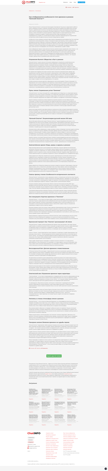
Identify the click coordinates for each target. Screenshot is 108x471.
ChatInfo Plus (31, 437)
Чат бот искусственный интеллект (71, 453)
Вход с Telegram (81, 2)
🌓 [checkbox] (105, 468)
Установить (69, 7)
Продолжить (45, 348)
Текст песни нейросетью (69, 433)
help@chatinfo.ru (33, 448)
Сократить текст (49, 433)
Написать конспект (67, 447)
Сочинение (38, 10)
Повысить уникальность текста (70, 438)
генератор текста (68, 373)
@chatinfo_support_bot (34, 446)
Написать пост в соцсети (52, 447)
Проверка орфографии (51, 456)
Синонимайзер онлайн (68, 442)
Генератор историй (67, 443)
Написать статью (50, 451)
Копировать (32, 348)
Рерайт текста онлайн (68, 440)
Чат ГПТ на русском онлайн (69, 451)
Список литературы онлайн (52, 442)
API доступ (31, 442)
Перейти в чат (42, 2)
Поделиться (76, 7)
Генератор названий (51, 434)
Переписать (39, 348)
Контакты (30, 439)
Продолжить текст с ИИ (51, 453)
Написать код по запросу (52, 449)
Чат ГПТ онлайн (67, 454)
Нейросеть (65, 2)
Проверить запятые (50, 458)
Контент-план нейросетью (52, 445)
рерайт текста (48, 373)
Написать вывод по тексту (69, 434)
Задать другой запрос (54, 356)
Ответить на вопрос (68, 445)
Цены (71, 2)
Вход (75, 2)
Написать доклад (67, 449)
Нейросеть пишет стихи (51, 440)
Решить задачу (49, 436)
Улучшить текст (49, 454)
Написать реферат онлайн (69, 436)
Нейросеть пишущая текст (52, 438)
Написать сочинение (51, 443)
